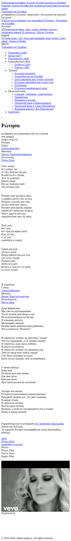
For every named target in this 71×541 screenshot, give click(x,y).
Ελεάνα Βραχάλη (10, 148)
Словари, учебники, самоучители (33, 94)
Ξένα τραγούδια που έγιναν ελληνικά (34, 79)
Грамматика (21, 97)
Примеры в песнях (25, 100)
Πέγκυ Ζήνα (7, 160)
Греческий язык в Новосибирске (33, 103)
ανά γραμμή (7, 136)
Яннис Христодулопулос (15, 296)
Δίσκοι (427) (14, 55)
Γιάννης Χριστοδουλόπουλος (16, 154)
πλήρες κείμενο (9, 139)
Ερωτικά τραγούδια (25, 73)
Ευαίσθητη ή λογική (11, 444)
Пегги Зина (7, 302)
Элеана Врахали (10, 290)
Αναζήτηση (14, 112)
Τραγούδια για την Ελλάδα (29, 76)
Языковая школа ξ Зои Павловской (34, 109)
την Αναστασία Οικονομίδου (49, 423)
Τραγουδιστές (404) (18, 58)
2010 (4, 438)
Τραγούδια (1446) (17, 52)
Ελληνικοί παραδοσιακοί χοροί (31, 88)
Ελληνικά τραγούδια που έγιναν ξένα (34, 82)
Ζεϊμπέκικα (21, 85)
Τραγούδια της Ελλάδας (14, 11)
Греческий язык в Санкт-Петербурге (35, 106)
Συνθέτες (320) (22, 64)
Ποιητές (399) (22, 67)
